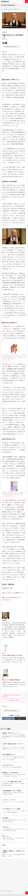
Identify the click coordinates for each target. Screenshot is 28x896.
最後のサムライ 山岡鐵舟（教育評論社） (11, 679)
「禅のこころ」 (11, 61)
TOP (2, 9)
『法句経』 (15, 456)
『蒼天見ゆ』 (21, 373)
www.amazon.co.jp (6, 360)
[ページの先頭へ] (26, 892)
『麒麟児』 (9, 366)
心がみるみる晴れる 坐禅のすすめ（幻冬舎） (12, 655)
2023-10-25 (4, 39)
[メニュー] (26, 1)
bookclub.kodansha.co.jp (7, 496)
